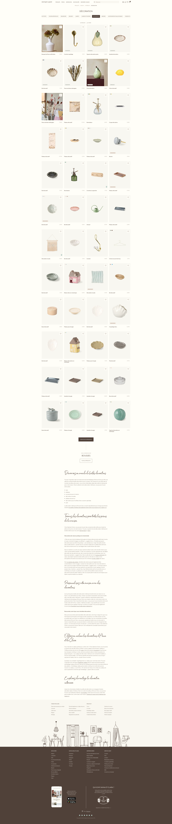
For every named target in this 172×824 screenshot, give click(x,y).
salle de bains (83, 530)
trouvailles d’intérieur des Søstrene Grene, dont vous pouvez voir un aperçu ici (88, 507)
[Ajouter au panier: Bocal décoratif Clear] (129, 398)
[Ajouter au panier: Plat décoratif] (129, 363)
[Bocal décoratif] (52, 311)
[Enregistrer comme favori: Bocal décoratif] (60, 299)
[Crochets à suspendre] (97, 174)
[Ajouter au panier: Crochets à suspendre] (106, 192)
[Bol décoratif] (52, 72)
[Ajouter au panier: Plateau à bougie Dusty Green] (84, 432)
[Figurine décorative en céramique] (119, 414)
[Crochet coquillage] (74, 38)
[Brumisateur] (97, 106)
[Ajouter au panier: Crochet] (106, 261)
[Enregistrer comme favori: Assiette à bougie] (83, 369)
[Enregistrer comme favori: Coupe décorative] (128, 95)
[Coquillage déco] (119, 311)
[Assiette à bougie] (74, 380)
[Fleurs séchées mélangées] (74, 72)
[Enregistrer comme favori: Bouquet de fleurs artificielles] (60, 27)
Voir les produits (86, 460)
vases (82, 650)
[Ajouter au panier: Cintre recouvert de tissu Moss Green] (129, 261)
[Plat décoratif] (119, 345)
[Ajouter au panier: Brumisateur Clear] (106, 124)
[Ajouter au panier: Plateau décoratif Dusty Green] (106, 158)
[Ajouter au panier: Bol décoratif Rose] (84, 226)
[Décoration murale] (52, 243)
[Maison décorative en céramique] (74, 345)
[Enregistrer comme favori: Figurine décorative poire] (105, 27)
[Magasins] (123, 2)
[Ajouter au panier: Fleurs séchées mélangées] (84, 90)
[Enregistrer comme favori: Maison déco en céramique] (83, 265)
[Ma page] (125, 2)
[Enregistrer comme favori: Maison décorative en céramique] (83, 333)
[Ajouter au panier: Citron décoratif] (129, 90)
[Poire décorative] (97, 72)
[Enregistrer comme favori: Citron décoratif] (128, 61)
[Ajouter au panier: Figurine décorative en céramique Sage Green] (129, 432)
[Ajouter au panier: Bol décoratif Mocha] (61, 90)
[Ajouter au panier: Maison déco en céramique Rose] (84, 295)
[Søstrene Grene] (47, 2)
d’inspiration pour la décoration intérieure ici (81, 606)
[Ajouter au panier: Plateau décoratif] (84, 124)
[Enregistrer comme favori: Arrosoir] (105, 197)
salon (89, 530)
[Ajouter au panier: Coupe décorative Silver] (129, 124)
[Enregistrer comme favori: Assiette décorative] (128, 27)
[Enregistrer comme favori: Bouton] (128, 129)
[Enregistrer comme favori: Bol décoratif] (60, 61)
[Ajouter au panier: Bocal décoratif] (61, 329)
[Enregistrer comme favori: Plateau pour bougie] (83, 299)
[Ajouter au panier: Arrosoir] (106, 226)
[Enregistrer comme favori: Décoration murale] (60, 231)
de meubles (84, 692)
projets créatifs (95, 558)
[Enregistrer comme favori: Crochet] (105, 231)
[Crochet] (97, 243)
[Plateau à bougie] (74, 414)
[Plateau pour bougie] (74, 311)
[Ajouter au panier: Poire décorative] (106, 90)
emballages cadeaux (83, 662)
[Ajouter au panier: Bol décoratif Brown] (129, 295)
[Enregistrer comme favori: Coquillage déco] (128, 299)
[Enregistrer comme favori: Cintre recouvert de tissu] (128, 231)
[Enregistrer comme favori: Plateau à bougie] (83, 403)
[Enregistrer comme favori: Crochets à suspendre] (105, 163)
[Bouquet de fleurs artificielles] (52, 38)
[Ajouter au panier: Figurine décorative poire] (106, 56)
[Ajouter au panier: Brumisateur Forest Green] (84, 192)
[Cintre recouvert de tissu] (119, 243)
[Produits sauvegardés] (127, 2)
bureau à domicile (100, 555)
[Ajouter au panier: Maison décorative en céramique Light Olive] (84, 363)
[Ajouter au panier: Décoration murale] (61, 261)
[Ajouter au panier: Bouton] (129, 158)
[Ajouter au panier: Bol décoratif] (61, 192)
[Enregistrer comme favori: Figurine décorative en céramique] (128, 403)
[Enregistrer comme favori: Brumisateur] (105, 95)
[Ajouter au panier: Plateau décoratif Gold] (84, 158)
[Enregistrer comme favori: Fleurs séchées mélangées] (83, 61)
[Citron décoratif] (119, 72)
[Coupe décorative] (119, 106)
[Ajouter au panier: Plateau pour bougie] (84, 329)
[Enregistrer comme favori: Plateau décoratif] (83, 95)
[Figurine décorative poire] (97, 38)
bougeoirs (96, 650)
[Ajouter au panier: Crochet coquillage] (84, 56)
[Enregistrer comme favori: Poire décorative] (105, 61)
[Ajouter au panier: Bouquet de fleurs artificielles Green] (61, 56)
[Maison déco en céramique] (74, 277)
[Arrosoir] (97, 208)
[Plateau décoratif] (74, 106)
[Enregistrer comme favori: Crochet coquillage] (83, 27)
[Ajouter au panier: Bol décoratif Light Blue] (61, 226)
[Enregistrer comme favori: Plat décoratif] (128, 333)
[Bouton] (119, 140)
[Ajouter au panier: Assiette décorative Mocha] (129, 56)
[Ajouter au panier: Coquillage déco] (129, 329)
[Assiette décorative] (119, 38)
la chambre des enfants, (73, 562)
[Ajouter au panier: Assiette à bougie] (84, 398)
